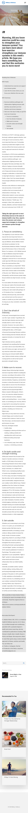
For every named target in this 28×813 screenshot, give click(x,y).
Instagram (12, 646)
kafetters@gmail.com (10, 651)
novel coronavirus (14, 139)
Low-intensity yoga (9, 442)
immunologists (13, 315)
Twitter (6, 646)
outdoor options (18, 566)
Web (14, 648)
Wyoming (14, 10)
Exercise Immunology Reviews (11, 332)
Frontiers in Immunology (12, 327)
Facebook (6, 648)
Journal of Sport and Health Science (14, 156)
